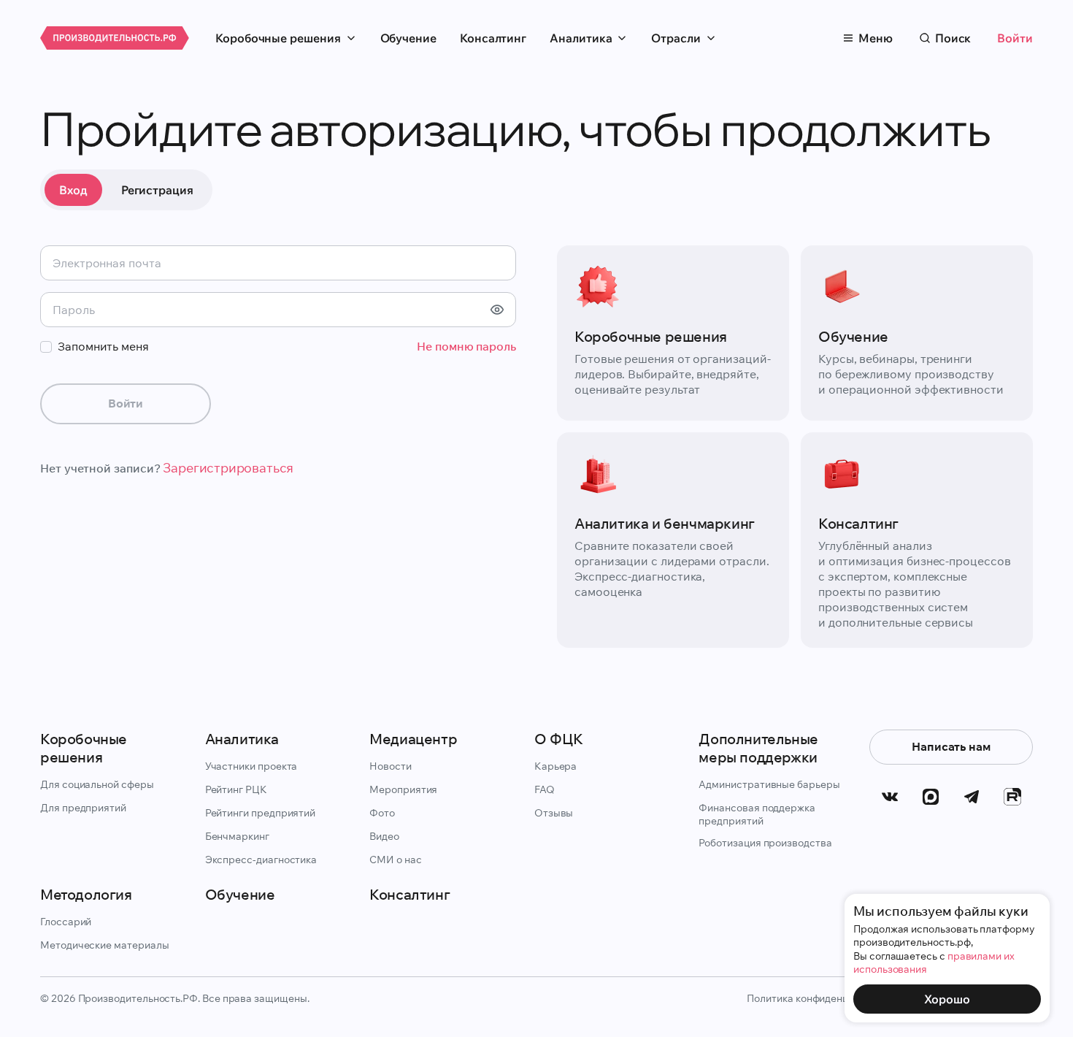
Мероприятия (403, 789)
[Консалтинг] (917, 540)
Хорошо (947, 999)
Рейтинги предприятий (260, 812)
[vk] (889, 796)
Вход (73, 190)
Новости (390, 766)
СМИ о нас (395, 859)
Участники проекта (251, 766)
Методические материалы (104, 945)
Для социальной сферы (97, 784)
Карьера (555, 766)
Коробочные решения (278, 38)
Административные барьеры (769, 784)
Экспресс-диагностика (261, 859)
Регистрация (157, 190)
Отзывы (554, 812)
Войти (1015, 38)
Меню (875, 38)
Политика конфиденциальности (823, 998)
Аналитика (581, 38)
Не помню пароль (466, 346)
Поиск (953, 38)
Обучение (408, 38)
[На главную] (114, 38)
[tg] (971, 796)
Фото (382, 812)
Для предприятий (83, 807)
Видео (384, 836)
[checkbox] (46, 347)
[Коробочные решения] (673, 333)
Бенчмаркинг (237, 836)
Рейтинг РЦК (236, 789)
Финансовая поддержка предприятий (757, 814)
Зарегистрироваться (228, 467)
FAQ (544, 789)
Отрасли (675, 38)
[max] (930, 796)
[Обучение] (917, 333)
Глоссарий (65, 921)
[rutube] (1012, 796)
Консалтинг (493, 38)
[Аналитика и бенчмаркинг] (673, 540)
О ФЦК (558, 739)
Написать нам (951, 746)
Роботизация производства (765, 842)
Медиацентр (413, 739)
